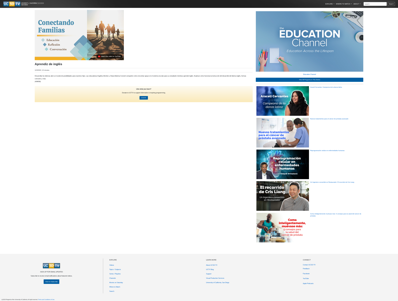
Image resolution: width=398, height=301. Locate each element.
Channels (112, 278)
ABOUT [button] (356, 4)
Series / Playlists (115, 274)
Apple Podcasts (308, 283)
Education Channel (309, 74)
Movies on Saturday (116, 282)
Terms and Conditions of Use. (46, 299)
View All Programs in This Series (309, 79)
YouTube (306, 278)
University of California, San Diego (217, 282)
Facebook (306, 273)
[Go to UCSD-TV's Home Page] (24, 4)
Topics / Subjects (115, 269)
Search (391, 4)
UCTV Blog (210, 269)
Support (208, 274)
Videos (111, 265)
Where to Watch (114, 287)
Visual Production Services (215, 278)
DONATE (143, 98)
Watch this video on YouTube (109, 56)
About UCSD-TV (211, 265)
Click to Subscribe (51, 282)
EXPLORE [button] (329, 4)
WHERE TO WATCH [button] (343, 4)
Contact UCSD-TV (309, 265)
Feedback (306, 268)
